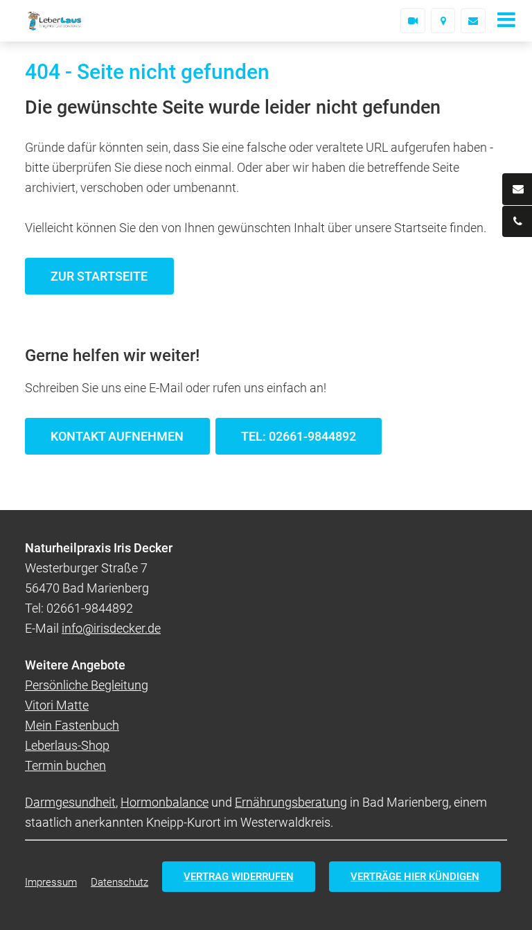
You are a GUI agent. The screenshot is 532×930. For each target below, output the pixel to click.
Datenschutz (119, 882)
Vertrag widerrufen (239, 876)
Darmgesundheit (70, 802)
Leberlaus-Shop (67, 745)
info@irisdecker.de (111, 628)
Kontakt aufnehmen (117, 436)
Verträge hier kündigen (415, 876)
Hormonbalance (165, 802)
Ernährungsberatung (291, 802)
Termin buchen (65, 765)
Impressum (51, 882)
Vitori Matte (57, 705)
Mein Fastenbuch (72, 725)
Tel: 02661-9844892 (298, 436)
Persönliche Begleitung (86, 685)
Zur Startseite (99, 276)
